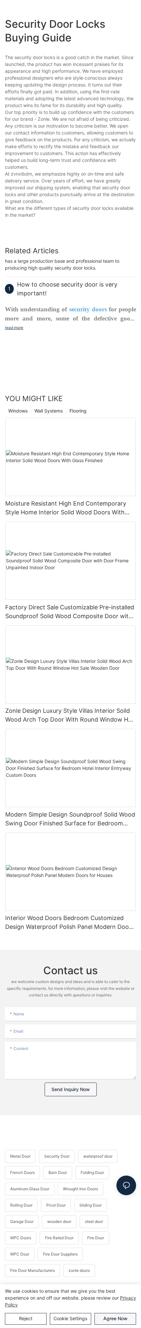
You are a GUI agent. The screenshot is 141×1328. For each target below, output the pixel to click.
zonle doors (79, 1270)
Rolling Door (21, 1205)
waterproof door (97, 1156)
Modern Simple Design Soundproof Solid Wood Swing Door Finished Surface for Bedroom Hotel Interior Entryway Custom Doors (70, 819)
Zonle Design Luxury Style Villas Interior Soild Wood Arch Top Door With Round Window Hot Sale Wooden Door (69, 715)
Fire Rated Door (59, 1237)
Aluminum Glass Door (29, 1188)
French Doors (22, 1172)
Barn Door (58, 1172)
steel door (94, 1221)
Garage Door (21, 1221)
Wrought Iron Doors (80, 1188)
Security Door (57, 1156)
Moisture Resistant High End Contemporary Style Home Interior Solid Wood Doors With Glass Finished (65, 508)
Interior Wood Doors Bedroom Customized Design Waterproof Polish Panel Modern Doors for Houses (69, 922)
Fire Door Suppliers (60, 1254)
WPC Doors (20, 1237)
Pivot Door (56, 1205)
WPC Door (19, 1254)
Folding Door (92, 1172)
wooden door (59, 1221)
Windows (18, 411)
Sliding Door (90, 1205)
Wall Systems (48, 411)
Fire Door (95, 1237)
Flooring (78, 411)
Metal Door (20, 1156)
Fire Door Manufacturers (32, 1270)
